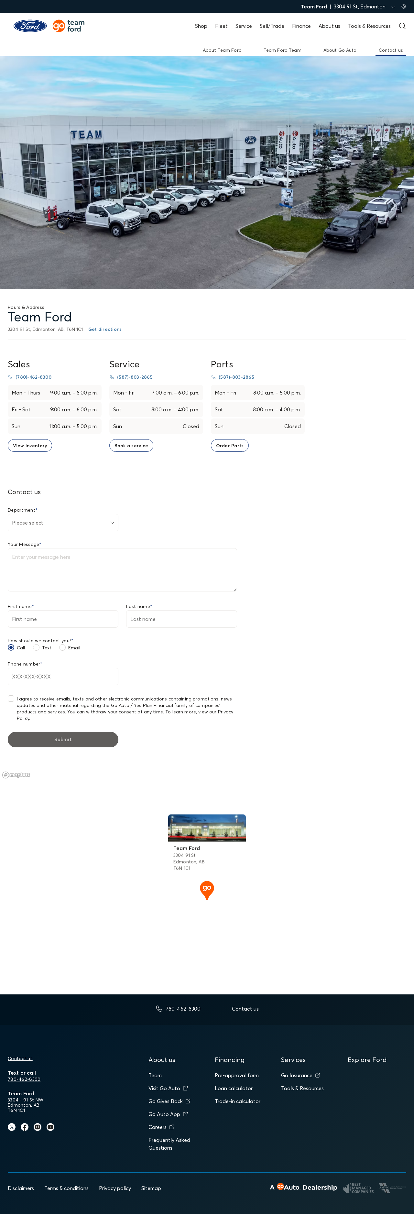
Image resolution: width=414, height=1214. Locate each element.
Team (155, 1075)
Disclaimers (21, 1188)
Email (74, 648)
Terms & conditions (66, 1188)
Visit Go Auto (164, 1088)
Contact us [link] (391, 50)
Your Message (25, 544)
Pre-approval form (237, 1075)
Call (21, 648)
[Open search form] (402, 26)
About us (329, 26)
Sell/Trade (272, 26)
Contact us (20, 1058)
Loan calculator (234, 1088)
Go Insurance (296, 1075)
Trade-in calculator (237, 1101)
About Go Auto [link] (340, 50)
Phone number (25, 664)
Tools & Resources (369, 26)
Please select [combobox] (27, 522)
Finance (301, 26)
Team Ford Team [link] (282, 50)
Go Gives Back (165, 1101)
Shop (201, 26)
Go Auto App (164, 1114)
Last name (139, 606)
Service (243, 26)
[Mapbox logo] (16, 775)
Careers (157, 1127)
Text (47, 648)
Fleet (221, 26)
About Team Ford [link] (222, 50)
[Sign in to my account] (403, 6)
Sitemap (151, 1188)
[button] (207, 890)
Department (23, 510)
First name (21, 606)
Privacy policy (115, 1188)
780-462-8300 (24, 1079)
